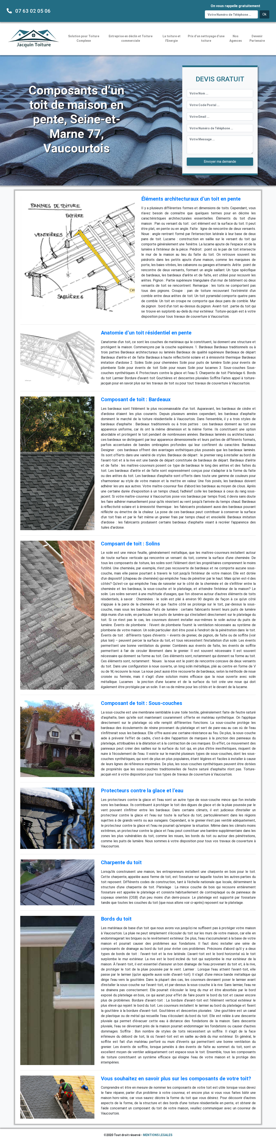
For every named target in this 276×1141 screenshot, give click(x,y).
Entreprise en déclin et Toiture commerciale (130, 38)
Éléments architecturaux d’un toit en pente (191, 199)
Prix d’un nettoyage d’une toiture (206, 38)
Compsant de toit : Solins (130, 544)
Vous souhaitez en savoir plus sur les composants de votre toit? (176, 1079)
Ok (264, 14)
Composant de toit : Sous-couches (141, 703)
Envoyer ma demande (220, 161)
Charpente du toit (121, 862)
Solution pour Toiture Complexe (83, 38)
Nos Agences (235, 38)
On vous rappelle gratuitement (235, 6)
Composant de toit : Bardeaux (136, 399)
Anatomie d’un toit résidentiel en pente (146, 333)
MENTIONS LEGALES (157, 1135)
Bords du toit (116, 919)
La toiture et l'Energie (171, 38)
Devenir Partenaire (257, 38)
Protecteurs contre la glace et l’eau (142, 791)
